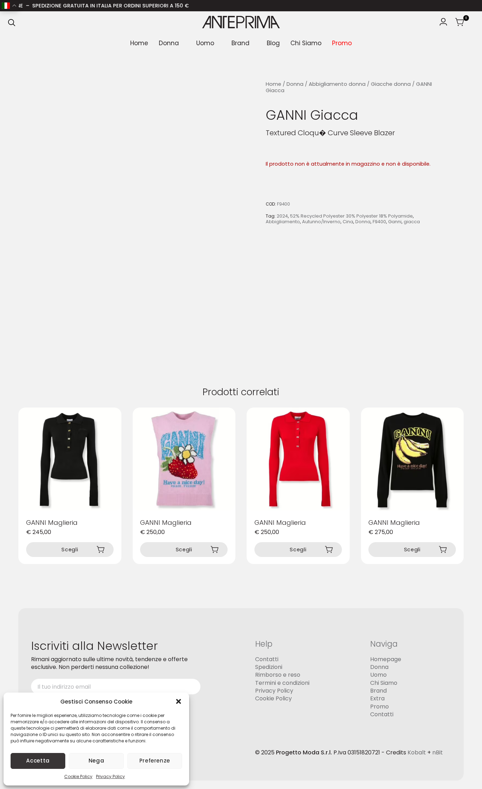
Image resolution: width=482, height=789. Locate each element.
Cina (348, 222)
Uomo (205, 43)
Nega (96, 760)
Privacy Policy (110, 776)
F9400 (379, 222)
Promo (342, 43)
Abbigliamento (283, 222)
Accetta (37, 760)
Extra (377, 698)
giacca (412, 222)
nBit (437, 752)
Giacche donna (391, 84)
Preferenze (154, 760)
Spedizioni (268, 667)
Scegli (69, 549)
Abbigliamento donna (337, 84)
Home (139, 43)
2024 (282, 216)
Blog (273, 43)
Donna (169, 43)
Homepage (385, 659)
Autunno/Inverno (321, 222)
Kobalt (417, 752)
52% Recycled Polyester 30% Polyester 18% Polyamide (351, 216)
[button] (178, 701)
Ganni (395, 222)
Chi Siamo (305, 43)
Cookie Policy (78, 776)
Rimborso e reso (277, 675)
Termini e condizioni (282, 683)
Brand (240, 43)
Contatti (266, 659)
